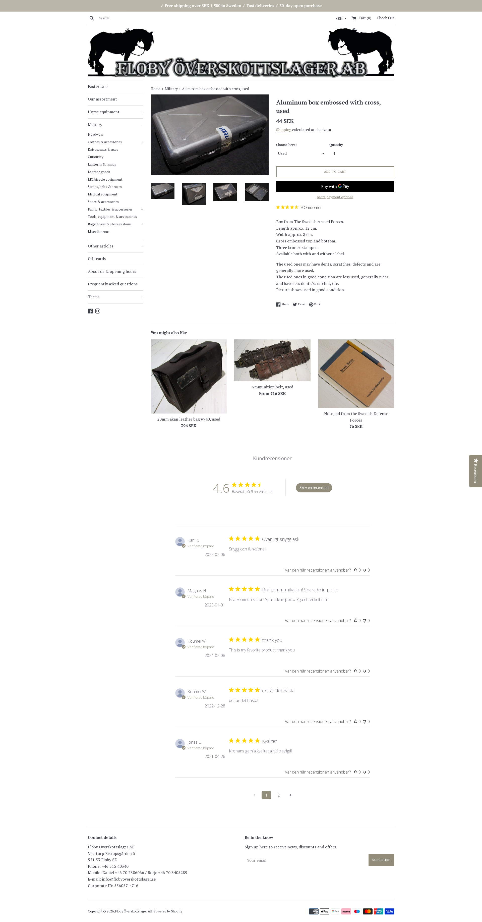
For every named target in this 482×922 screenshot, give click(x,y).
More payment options (335, 196)
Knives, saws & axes (103, 149)
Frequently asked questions (113, 284)
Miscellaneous (98, 231)
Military (115, 124)
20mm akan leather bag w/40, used (188, 419)
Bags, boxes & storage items (115, 224)
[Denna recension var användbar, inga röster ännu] (355, 570)
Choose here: (286, 145)
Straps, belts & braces (105, 186)
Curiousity (95, 157)
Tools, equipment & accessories (112, 216)
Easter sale (97, 86)
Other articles (115, 246)
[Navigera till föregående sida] (254, 795)
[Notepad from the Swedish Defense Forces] (356, 373)
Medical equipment (102, 194)
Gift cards (97, 258)
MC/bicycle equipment (105, 179)
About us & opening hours (112, 271)
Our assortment (102, 99)
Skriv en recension (314, 487)
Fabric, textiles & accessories (115, 209)
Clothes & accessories (115, 142)
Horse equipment (115, 112)
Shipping (283, 129)
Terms (115, 296)
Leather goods (99, 172)
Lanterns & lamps (102, 164)
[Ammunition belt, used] (272, 360)
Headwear (96, 134)
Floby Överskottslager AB (133, 911)
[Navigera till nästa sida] (290, 795)
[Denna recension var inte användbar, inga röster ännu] (364, 570)
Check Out (385, 18)
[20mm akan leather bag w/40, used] (189, 376)
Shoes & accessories (103, 201)
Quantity (336, 145)
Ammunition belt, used (272, 387)
